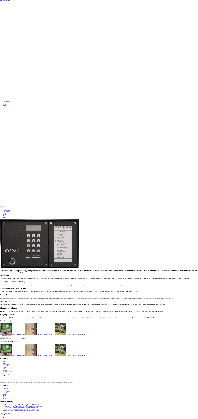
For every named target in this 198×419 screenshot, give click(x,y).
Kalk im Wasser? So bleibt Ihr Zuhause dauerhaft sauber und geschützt (20, 409)
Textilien (5, 105)
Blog (4, 107)
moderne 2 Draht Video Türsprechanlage (111, 285)
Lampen (5, 102)
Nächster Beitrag (5, 337)
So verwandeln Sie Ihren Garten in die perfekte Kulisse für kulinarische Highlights (23, 406)
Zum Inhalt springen (5, 0)
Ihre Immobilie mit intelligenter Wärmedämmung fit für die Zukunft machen (21, 405)
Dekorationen (6, 101)
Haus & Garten (7, 100)
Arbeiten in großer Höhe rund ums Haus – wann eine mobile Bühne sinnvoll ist (22, 410)
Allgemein (5, 361)
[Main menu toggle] (2, 207)
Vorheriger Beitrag (5, 335)
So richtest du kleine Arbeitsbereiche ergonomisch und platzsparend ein (20, 407)
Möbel (4, 104)
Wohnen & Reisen (7, 371)
